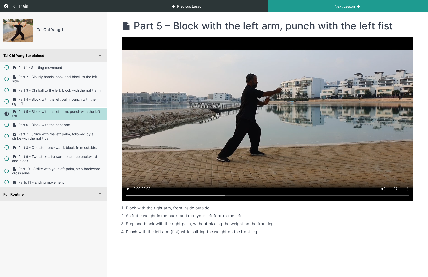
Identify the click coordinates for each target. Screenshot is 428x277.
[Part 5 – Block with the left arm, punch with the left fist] (18, 30)
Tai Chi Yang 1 (50, 29)
